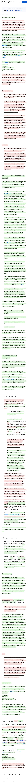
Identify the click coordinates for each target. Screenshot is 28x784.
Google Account (7, 193)
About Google (9, 774)
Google (3, 774)
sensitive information (9, 379)
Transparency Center (6, 777)
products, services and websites (19, 35)
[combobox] (8, 781)
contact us (7, 62)
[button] (2, 2)
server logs (9, 242)
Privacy (15, 774)
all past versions (18, 10)
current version (10, 10)
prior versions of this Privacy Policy (18, 743)
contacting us (11, 691)
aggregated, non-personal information (12, 514)
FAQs (22, 284)
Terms (20, 774)
